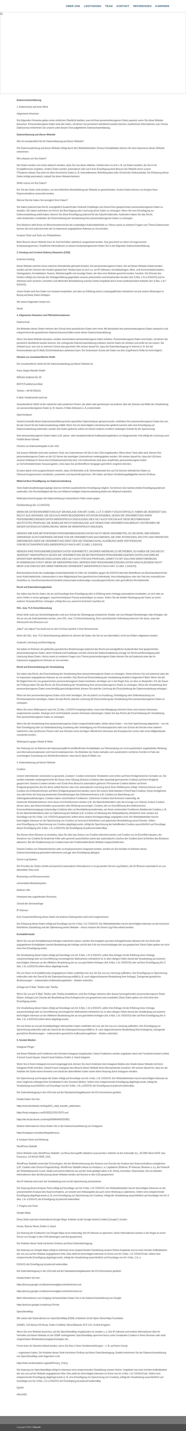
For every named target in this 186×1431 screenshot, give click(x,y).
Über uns (73, 6)
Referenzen (142, 6)
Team (109, 6)
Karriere (162, 6)
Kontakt (122, 6)
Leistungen (92, 6)
